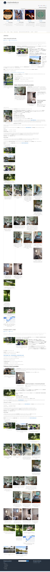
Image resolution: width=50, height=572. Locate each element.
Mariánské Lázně (12, 43)
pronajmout (28, 43)
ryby (16, 43)
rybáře (28, 44)
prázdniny (23, 43)
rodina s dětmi (14, 333)
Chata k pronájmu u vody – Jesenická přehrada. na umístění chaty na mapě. (14, 72)
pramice (39, 43)
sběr (30, 43)
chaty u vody (18, 43)
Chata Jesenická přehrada (10, 38)
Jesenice (4, 43)
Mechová (42, 333)
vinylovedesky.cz (13, 2)
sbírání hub (30, 333)
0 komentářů (40, 44)
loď (14, 43)
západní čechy (32, 43)
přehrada (6, 44)
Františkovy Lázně (26, 44)
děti (36, 44)
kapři (32, 333)
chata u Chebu (16, 44)
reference (44, 333)
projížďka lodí (21, 44)
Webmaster (6, 40)
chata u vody (11, 333)
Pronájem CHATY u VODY (10, 329)
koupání (36, 43)
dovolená (17, 333)
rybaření (13, 44)
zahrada (19, 44)
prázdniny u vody (37, 333)
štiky (15, 43)
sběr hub (24, 333)
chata (26, 43)
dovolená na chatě (8, 43)
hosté (23, 44)
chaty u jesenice (31, 44)
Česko (34, 43)
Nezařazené (11, 331)
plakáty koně (5, 566)
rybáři (41, 43)
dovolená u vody (21, 333)
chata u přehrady (8, 44)
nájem (20, 43)
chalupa (43, 43)
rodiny (37, 43)
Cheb (11, 44)
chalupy (24, 43)
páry (5, 43)
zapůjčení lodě (34, 44)
